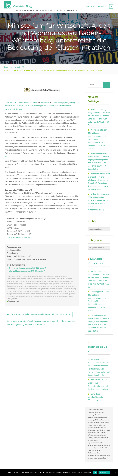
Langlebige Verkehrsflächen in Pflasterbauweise (95, 397)
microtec (20, 106)
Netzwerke (45, 103)
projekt (43, 106)
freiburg (72, 103)
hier (6, 156)
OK (95, 472)
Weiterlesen (104, 472)
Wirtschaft (8, 109)
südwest (58, 106)
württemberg (17, 109)
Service (100, 6)
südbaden (50, 106)
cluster (60, 103)
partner (26, 106)
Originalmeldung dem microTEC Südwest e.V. (27, 268)
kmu (14, 106)
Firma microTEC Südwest (28, 103)
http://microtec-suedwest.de (18, 237)
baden (55, 103)
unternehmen (66, 106)
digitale (65, 103)
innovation (8, 106)
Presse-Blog (22, 6)
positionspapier (35, 106)
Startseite (90, 6)
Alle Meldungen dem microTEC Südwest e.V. (27, 271)
